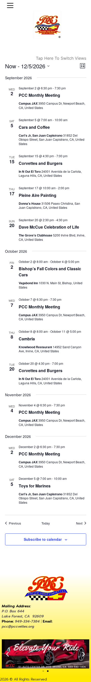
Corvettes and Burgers (40, 163)
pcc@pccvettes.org (18, 626)
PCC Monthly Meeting (39, 95)
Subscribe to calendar (43, 539)
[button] (7, 654)
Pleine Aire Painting (37, 195)
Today (45, 523)
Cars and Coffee (34, 127)
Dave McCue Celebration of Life (49, 227)
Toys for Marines (35, 486)
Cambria (27, 339)
